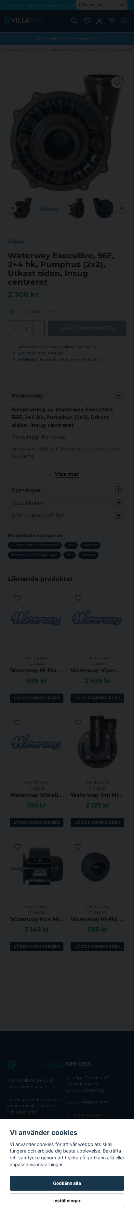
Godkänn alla (67, 1183)
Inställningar (67, 1200)
